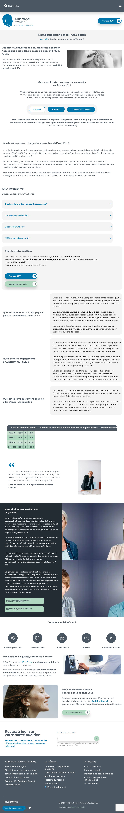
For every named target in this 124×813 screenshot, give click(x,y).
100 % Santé (26, 662)
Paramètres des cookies (14, 808)
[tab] (37, 109)
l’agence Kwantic (78, 807)
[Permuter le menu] (120, 6)
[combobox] (42, 5)
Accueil (44, 39)
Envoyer (96, 738)
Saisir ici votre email (66, 732)
